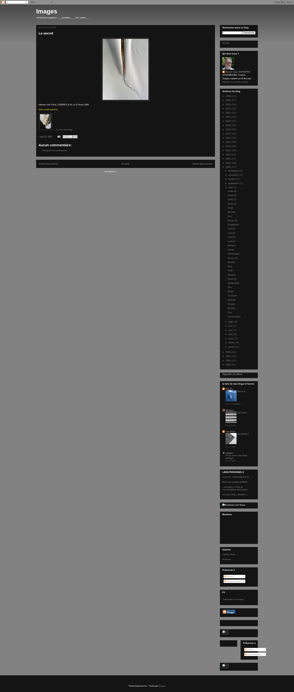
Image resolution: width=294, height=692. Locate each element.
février (231, 342)
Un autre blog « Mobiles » (234, 494)
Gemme (232, 300)
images (229, 453)
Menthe (231, 262)
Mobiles (230, 410)
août (230, 187)
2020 (228, 121)
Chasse (231, 304)
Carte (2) (232, 199)
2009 (228, 167)
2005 (228, 364)
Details (229, 389)
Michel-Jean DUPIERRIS (237, 72)
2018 (228, 129)
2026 (228, 96)
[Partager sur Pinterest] (75, 136)
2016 (228, 138)
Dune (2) (232, 279)
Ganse (231, 249)
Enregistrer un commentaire (54, 150)
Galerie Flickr (228, 554)
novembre (233, 175)
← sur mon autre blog (62, 129)
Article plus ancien (202, 163)
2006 (228, 360)
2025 (228, 100)
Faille (230, 270)
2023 (228, 108)
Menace (232, 245)
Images (46, 11)
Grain (230, 208)
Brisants (232, 212)
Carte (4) (232, 191)
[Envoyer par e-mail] (64, 136)
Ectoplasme (233, 224)
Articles (230, 576)
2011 (228, 158)
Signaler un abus (232, 374)
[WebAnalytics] (225, 633)
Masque (232, 274)
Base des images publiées (235, 482)
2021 (228, 117)
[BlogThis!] (67, 136)
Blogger (161, 686)
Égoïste (231, 308)
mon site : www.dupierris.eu (235, 477)
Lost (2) (231, 237)
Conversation (234, 316)
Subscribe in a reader (233, 599)
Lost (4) (231, 228)
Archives (226, 559)
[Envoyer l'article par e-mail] (59, 136)
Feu (230, 312)
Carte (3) (232, 195)
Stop (230, 266)
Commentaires (233, 581)
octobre (232, 179)
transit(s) (230, 431)
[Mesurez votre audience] (225, 667)
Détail (230, 291)
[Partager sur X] (70, 136)
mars (231, 338)
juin (230, 326)
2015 (228, 142)
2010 (228, 163)
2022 (228, 112)
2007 (228, 356)
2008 (228, 352)
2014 (228, 146)
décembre (233, 171)
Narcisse (241, 391)
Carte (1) (232, 203)
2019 (228, 125)
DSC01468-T (243, 434)
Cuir (230, 216)
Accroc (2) (233, 220)
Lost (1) (231, 241)
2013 (228, 150)
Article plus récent (48, 163)
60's (230, 287)
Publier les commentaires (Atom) (132, 171)
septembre (233, 183)
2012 (228, 154)
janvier (231, 347)
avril (230, 334)
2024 (228, 104)
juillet (231, 322)
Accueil (125, 163)
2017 (228, 133)
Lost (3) (231, 233)
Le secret (232, 295)
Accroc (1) (233, 258)
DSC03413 (242, 413)
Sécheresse (233, 254)
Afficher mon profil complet (235, 82)
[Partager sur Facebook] (73, 136)
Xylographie (233, 283)
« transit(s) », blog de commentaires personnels (234, 488)
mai (230, 330)
